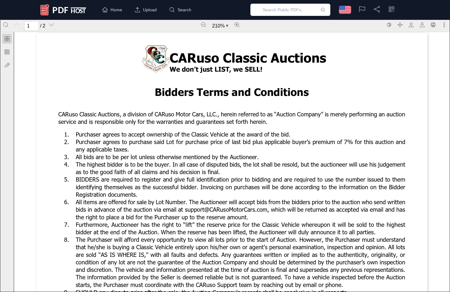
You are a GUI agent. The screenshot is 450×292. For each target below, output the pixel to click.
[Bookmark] (7, 52)
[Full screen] (400, 25)
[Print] (433, 25)
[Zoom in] (237, 25)
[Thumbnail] (7, 39)
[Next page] (51, 25)
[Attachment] (7, 65)
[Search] (6, 25)
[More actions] (444, 25)
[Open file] (411, 25)
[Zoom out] (203, 25)
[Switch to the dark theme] (389, 25)
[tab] (7, 39)
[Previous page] (17, 25)
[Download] (422, 25)
